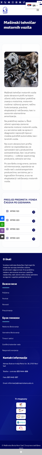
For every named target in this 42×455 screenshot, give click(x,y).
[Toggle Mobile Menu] (37, 10)
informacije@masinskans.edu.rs (20, 383)
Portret (5, 298)
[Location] (1, 2)
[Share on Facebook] (2, 218)
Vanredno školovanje (10, 332)
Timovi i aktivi (7, 338)
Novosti (5, 304)
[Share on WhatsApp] (2, 224)
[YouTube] (20, 2)
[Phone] (5, 2)
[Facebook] (16, 2)
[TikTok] (23, 2)
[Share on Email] (2, 236)
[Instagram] (12, 2)
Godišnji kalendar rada (11, 344)
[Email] (8, 2)
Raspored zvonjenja (10, 350)
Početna (5, 293)
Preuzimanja (7, 310)
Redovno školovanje (10, 327)
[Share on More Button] (21, 452)
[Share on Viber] (2, 230)
